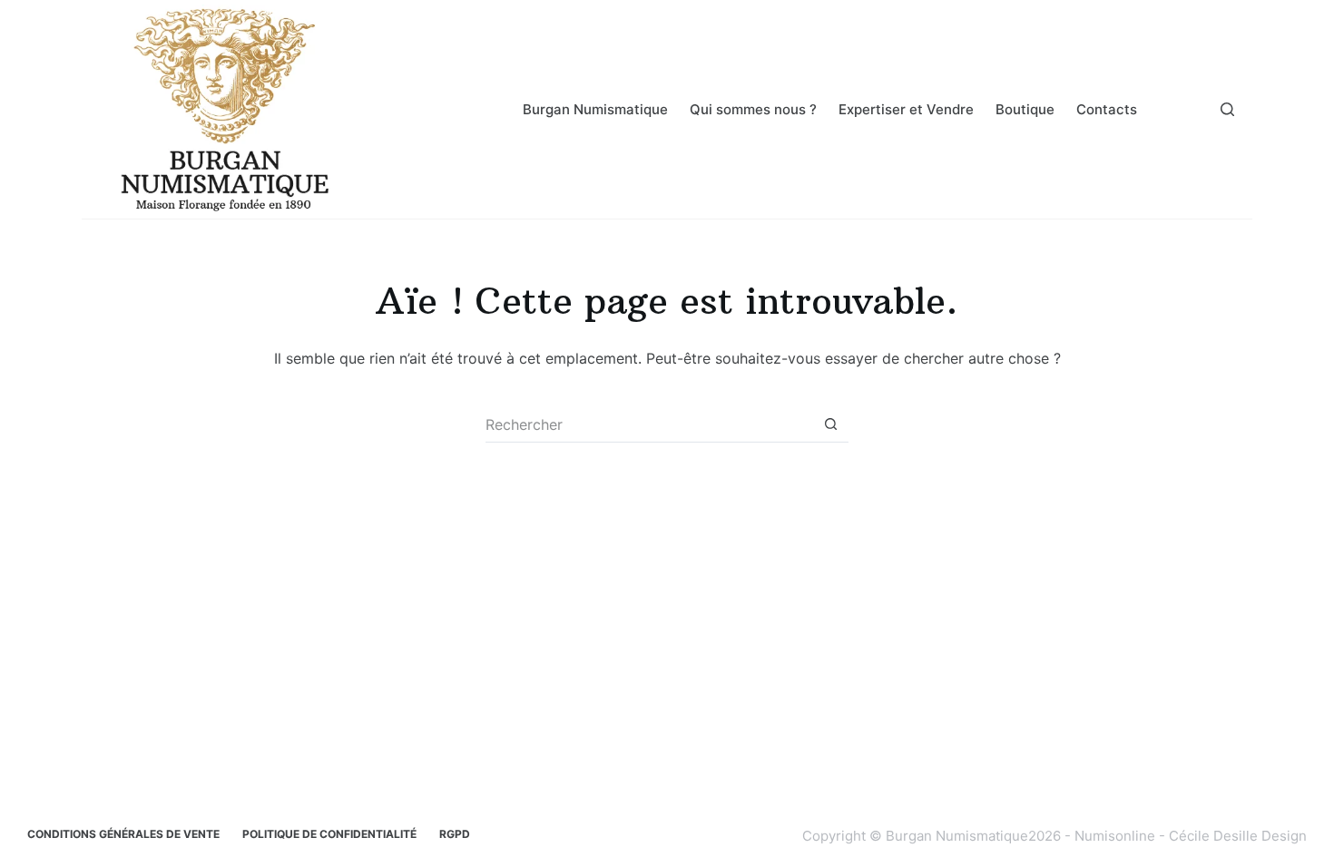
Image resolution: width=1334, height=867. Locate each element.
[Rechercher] (1227, 109)
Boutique (1025, 109)
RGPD (454, 834)
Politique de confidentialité (329, 834)
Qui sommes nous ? (753, 109)
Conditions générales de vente (123, 834)
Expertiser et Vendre (906, 109)
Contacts (1106, 109)
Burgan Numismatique (595, 109)
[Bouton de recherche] (830, 424)
